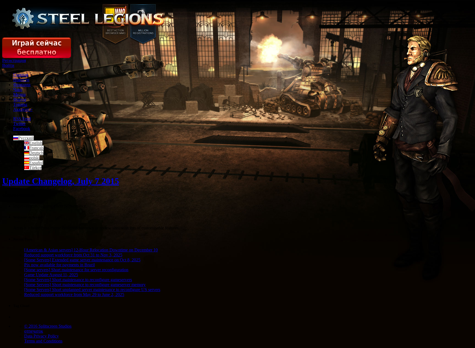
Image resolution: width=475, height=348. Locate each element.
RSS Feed (22, 118)
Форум (19, 99)
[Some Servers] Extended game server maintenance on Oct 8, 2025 (82, 259)
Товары (20, 104)
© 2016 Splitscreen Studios (47, 326)
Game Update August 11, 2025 (51, 274)
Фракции (22, 84)
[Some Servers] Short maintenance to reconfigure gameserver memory (85, 284)
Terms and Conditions (43, 341)
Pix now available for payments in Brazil (59, 264)
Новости (21, 79)
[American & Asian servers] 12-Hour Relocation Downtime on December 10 (91, 250)
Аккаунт (22, 109)
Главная (20, 74)
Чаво (17, 89)
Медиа (19, 94)
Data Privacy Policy (41, 336)
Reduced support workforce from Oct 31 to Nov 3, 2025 (73, 255)
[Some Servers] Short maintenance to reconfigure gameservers (78, 279)
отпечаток (33, 331)
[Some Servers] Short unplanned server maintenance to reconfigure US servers (92, 289)
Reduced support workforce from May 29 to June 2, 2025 (74, 294)
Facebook (21, 128)
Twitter (19, 123)
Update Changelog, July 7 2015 (60, 181)
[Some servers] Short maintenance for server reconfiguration (76, 269)
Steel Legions (88, 18)
